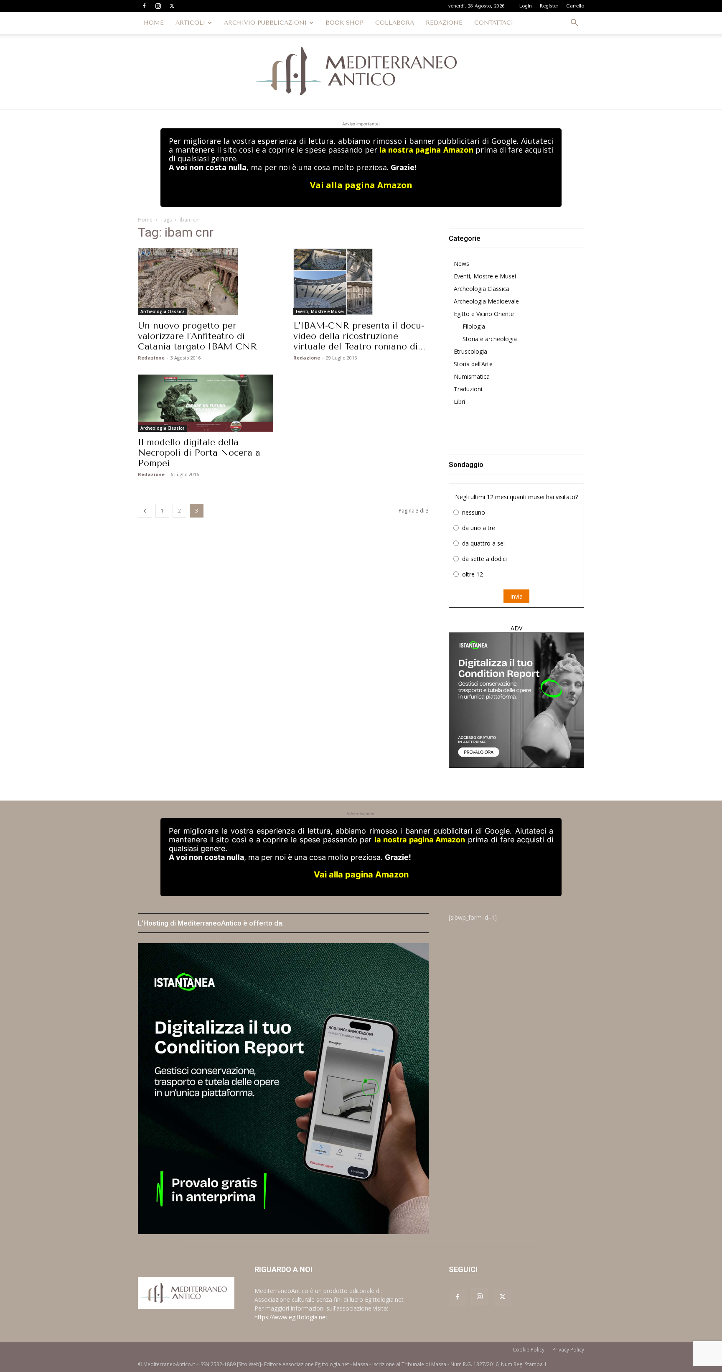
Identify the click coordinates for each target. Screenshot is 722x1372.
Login (525, 6)
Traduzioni (468, 389)
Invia (516, 596)
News (461, 264)
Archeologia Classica (162, 311)
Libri (459, 401)
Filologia (474, 326)
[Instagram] (158, 6)
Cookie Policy (528, 1349)
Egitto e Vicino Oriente (484, 314)
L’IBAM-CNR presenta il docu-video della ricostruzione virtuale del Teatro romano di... (359, 336)
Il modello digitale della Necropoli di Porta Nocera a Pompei (199, 452)
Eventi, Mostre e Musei (320, 311)
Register (549, 6)
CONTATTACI (493, 22)
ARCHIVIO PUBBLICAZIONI (265, 22)
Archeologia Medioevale (486, 301)
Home (145, 219)
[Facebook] (144, 6)
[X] (171, 6)
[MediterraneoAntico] (361, 71)
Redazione (151, 357)
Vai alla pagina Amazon (361, 185)
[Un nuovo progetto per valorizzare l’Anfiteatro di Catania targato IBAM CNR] (205, 281)
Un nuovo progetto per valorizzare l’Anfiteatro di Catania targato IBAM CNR (197, 336)
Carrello (575, 6)
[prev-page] (145, 511)
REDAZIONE (444, 22)
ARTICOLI (190, 22)
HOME (154, 22)
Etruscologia (470, 351)
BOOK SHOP (344, 22)
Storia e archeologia (490, 339)
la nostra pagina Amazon (426, 150)
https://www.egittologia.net (291, 1317)
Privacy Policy (568, 1349)
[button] (574, 24)
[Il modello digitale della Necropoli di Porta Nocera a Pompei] (205, 403)
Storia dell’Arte (473, 364)
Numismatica (472, 376)
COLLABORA (394, 22)
